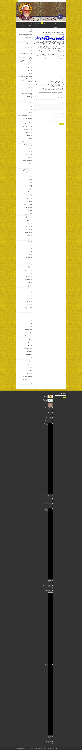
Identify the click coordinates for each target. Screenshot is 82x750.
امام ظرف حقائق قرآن (29, 198)
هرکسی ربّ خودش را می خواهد (28, 348)
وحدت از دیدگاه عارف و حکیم (28, 357)
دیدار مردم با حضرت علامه (28, 232)
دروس (56, 23)
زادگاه (31, 326)
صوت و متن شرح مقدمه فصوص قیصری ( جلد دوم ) (58, 27)
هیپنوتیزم (30, 151)
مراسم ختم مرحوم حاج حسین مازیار (27, 311)
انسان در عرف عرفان (29, 253)
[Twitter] (42, 748)
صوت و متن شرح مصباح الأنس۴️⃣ (27, 169)
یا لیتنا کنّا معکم (30, 178)
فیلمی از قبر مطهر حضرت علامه (28, 131)
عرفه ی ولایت (30, 189)
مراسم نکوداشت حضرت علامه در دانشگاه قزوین (26, 327)
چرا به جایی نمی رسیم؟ (29, 172)
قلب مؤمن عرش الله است (35, 25)
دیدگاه (63, 103)
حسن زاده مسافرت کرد (29, 135)
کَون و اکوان (30, 50)
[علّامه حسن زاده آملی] (41, 11)
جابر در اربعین (30, 167)
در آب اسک (30, 319)
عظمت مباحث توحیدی (29, 44)
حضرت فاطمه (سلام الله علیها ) (28, 108)
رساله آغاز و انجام (29, 355)
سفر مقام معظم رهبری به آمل (28, 257)
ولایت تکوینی (30, 361)
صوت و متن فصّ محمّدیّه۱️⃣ (28, 74)
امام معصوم (30, 195)
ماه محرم (31, 192)
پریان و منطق (30, 100)
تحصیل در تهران (30, 298)
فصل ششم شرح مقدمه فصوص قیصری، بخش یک (26, 80)
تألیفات (52, 23)
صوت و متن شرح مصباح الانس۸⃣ (27, 118)
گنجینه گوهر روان (29, 229)
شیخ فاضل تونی (30, 285)
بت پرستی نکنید (30, 342)
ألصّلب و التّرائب (30, 97)
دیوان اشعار (30, 372)
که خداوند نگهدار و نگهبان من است (27, 376)
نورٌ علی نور (30, 366)
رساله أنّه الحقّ (30, 349)
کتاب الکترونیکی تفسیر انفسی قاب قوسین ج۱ (26, 133)
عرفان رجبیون (30, 158)
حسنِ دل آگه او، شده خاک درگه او (27, 379)
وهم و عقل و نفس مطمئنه (28, 38)
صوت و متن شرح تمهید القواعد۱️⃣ (28, 139)
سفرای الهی (30, 197)
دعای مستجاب (30, 223)
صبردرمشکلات (30, 157)
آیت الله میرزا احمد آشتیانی (28, 279)
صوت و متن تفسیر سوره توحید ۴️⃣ (27, 109)
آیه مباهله (30, 186)
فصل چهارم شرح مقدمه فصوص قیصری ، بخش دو (26, 58)
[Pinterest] (41, 748)
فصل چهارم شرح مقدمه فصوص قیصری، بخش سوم (25, 57)
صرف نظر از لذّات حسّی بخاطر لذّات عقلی (27, 93)
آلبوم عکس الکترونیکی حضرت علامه (27, 126)
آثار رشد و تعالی (30, 248)
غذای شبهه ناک (30, 345)
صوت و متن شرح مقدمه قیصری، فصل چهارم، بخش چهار (25, 53)
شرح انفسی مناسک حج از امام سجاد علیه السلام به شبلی (25, 55)
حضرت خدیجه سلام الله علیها (28, 64)
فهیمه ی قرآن (30, 210)
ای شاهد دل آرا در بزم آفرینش (28, 330)
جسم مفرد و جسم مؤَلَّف (29, 35)
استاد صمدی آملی (29, 273)
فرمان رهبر (30, 242)
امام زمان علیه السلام (29, 203)
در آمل (31, 317)
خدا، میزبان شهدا (29, 220)
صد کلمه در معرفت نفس (29, 367)
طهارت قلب (30, 31)
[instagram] (38, 748)
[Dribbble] (40, 748)
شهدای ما (30, 219)
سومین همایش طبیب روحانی (28, 302)
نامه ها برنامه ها (30, 250)
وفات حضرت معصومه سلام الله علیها (27, 160)
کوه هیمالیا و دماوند (29, 89)
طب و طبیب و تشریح (29, 226)
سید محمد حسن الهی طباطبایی (28, 283)
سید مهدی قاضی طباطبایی (28, 276)
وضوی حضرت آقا (30, 213)
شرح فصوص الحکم (29, 373)
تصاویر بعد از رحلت (29, 112)
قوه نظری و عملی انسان (29, 78)
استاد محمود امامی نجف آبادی (28, 270)
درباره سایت (57, 0)
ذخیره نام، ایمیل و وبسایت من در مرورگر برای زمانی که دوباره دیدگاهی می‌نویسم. (54, 122)
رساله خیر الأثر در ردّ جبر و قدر (28, 364)
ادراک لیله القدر (30, 147)
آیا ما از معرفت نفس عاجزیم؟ (28, 69)
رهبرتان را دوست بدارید (29, 245)
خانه (64, 28)
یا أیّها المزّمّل (30, 260)
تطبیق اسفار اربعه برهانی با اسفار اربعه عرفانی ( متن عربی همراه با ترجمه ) (25, 77)
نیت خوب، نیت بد (29, 235)
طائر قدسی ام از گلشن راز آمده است (27, 341)
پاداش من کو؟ (30, 241)
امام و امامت (30, 188)
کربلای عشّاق (30, 179)
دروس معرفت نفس (29, 385)
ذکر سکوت (30, 73)
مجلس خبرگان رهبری (54, 92)
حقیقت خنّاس (30, 261)
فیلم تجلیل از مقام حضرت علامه (28, 129)
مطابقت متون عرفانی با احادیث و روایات (27, 46)
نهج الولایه (30, 370)
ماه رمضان (30, 185)
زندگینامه (60, 23)
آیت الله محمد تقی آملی (29, 277)
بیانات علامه (30, 267)
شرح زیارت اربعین (29, 166)
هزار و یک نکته (30, 358)
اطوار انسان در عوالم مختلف (28, 47)
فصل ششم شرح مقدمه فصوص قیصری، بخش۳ (26, 61)
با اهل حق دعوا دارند (29, 344)
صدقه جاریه (30, 150)
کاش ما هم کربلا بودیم (29, 175)
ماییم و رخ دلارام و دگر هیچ (59, 97)
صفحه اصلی (64, 23)
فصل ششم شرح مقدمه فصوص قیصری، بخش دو (26, 63)
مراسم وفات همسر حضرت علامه (28, 255)
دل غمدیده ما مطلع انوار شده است (27, 338)
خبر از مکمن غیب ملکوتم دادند (28, 339)
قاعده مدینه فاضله (29, 211)
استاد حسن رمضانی (29, 269)
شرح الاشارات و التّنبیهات (29, 291)
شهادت (31, 182)
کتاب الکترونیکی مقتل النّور (28, 136)
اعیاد (31, 183)
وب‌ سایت (62, 118)
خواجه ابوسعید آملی (29, 275)
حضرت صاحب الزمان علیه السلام (28, 204)
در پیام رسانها (53, 0)
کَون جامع (30, 49)
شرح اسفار (30, 289)
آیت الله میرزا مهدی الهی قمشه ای (28, 288)
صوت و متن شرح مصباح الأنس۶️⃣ (27, 144)
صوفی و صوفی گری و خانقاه (28, 41)
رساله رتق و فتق (30, 369)
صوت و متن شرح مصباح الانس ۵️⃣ (27, 154)
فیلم (31, 23)
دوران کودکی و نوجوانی (29, 301)
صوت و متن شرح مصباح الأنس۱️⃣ (28, 207)
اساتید (48, 23)
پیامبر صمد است (30, 258)
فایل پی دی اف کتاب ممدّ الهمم (28, 103)
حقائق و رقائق (30, 52)
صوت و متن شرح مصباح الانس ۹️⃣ (27, 99)
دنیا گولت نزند (30, 238)
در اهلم (31, 316)
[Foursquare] (39, 748)
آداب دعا (30, 201)
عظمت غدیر (30, 138)
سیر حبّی (30, 263)
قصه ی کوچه (30, 106)
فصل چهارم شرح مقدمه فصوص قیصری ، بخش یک (25, 81)
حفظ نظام (30, 247)
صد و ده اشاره (30, 352)
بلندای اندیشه (18, 748)
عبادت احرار (30, 347)
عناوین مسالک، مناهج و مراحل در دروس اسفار (26, 60)
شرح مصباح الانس (29, 295)
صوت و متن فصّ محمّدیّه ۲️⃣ (28, 70)
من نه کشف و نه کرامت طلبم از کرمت (27, 333)
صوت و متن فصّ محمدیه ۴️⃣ (28, 66)
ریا (31, 173)
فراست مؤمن (27, 23)
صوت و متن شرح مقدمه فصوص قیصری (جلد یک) (24, 25)
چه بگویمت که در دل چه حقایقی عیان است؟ (26, 382)
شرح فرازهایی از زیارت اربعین (28, 132)
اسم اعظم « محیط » (29, 91)
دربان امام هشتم (29, 164)
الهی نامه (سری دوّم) (29, 305)
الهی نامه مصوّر (30, 125)
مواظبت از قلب (30, 72)
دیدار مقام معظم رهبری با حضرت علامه (27, 322)
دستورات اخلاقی (30, 239)
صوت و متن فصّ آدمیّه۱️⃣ (29, 222)
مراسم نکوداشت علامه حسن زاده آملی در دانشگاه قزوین (45, 92)
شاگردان (45, 23)
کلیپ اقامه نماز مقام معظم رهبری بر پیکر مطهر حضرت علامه (25, 120)
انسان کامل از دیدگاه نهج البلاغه (28, 351)
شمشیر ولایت (30, 176)
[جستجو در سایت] (17, 1)
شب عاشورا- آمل (30, 310)
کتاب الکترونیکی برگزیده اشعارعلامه (27, 123)
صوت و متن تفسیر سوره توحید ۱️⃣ (28, 116)
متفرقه (31, 181)
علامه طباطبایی (30, 280)
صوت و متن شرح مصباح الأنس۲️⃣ (27, 200)
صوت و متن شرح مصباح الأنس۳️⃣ (27, 170)
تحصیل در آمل (30, 300)
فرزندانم (31, 225)
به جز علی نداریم (30, 148)
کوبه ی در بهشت (30, 145)
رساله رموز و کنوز (30, 122)
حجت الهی (30, 163)
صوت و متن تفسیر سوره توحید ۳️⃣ (27, 111)
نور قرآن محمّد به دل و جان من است (27, 374)
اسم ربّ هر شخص (29, 43)
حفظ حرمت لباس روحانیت (28, 40)
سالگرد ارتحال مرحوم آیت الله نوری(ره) (27, 308)
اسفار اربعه (30, 87)
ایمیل (63, 115)
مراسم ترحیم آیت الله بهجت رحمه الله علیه (26, 307)
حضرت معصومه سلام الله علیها (28, 161)
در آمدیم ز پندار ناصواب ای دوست (27, 335)
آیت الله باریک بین (60, 92)
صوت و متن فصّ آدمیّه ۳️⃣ (28, 216)
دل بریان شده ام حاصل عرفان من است (27, 377)
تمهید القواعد (30, 292)
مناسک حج (30, 363)
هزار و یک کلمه (30, 386)
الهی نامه (30, 383)
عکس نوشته (35, 23)
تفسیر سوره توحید (29, 294)
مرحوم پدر (30, 323)
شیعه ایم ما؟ (30, 236)
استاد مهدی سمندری (29, 272)
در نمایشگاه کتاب (29, 313)
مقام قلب (30, 32)
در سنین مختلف (30, 251)
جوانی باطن (30, 230)
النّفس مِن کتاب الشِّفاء (29, 354)
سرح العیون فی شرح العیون (28, 360)
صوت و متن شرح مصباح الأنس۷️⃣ (27, 142)
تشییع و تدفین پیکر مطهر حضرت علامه (27, 128)
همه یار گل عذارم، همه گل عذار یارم (27, 380)
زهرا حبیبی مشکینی (61, 34)
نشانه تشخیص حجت (29, 264)
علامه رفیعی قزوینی (29, 286)
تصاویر (39, 23)
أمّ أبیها (31, 94)
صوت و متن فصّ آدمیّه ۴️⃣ (28, 214)
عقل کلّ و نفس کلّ (29, 96)
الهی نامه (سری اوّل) (29, 304)
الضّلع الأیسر (30, 102)
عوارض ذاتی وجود (29, 83)
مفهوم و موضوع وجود (29, 84)
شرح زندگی (30, 254)
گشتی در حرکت (30, 228)
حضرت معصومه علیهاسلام (28, 194)
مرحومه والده (30, 325)
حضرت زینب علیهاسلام (29, 156)
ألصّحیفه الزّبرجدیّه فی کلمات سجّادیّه (27, 266)
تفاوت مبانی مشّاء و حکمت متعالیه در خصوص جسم (25, 34)
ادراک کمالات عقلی (29, 90)
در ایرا (31, 320)
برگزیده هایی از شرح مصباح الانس (27, 244)
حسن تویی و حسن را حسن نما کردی (27, 336)
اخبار (42, 23)
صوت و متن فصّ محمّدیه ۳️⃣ (28, 67)
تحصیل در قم (30, 297)
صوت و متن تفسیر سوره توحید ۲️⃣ (27, 114)
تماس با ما (50, 0)
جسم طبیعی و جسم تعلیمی (28, 37)
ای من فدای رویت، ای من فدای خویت (27, 332)
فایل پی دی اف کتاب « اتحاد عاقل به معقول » (26, 105)
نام (63, 112)
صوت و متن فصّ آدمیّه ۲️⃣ (28, 217)
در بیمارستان (30, 314)
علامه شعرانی (30, 282)
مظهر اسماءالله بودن (29, 86)
